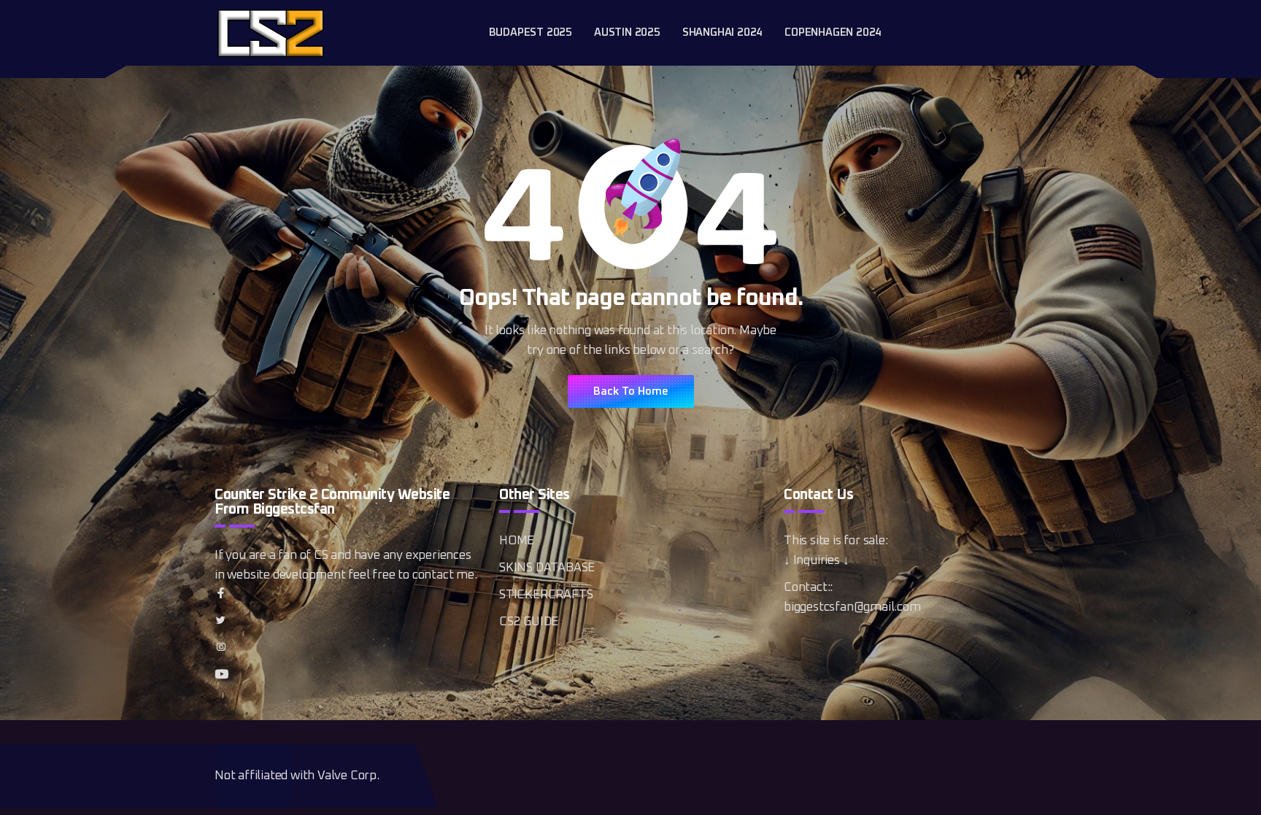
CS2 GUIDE (528, 622)
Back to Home (630, 391)
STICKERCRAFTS (546, 595)
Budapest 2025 (530, 32)
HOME (516, 541)
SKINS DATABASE (547, 568)
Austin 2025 (627, 32)
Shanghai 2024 (722, 32)
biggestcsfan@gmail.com (852, 607)
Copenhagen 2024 (833, 32)
